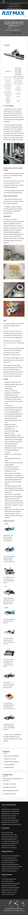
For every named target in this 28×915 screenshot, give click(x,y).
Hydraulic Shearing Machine (11, 761)
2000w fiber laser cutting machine (10, 813)
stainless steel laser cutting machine (11, 824)
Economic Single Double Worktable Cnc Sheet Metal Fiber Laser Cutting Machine (9, 706)
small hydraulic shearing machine (10, 868)
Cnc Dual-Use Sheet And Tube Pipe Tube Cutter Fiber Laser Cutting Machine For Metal (9, 663)
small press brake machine (8, 845)
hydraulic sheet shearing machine (10, 864)
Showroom (17, 913)
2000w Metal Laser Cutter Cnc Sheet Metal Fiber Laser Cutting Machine (8, 538)
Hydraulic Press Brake (10, 759)
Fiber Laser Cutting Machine (13, 734)
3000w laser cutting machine (9, 815)
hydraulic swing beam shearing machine (12, 866)
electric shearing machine (8, 862)
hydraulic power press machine (10, 889)
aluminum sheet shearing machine (10, 855)
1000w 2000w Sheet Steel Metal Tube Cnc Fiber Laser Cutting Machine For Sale (9, 601)
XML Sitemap (11, 913)
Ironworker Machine (9, 764)
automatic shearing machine (9, 858)
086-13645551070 (15, 4)
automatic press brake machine (10, 836)
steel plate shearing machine (9, 871)
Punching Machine (9, 767)
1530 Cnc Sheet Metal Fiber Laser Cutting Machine (9, 621)
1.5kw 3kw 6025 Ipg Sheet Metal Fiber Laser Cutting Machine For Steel (9, 641)
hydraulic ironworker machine (9, 892)
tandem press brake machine (9, 847)
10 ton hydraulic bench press (9, 879)
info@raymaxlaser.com (14, 6)
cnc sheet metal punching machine (11, 883)
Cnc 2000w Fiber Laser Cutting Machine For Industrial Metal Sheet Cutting (9, 580)
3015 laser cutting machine (9, 818)
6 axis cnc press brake (7, 832)
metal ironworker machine (8, 894)
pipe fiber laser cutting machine (10, 822)
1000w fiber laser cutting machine (10, 809)
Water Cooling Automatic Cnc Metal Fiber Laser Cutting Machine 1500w (9, 685)
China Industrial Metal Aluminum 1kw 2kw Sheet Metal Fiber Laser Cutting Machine (9, 559)
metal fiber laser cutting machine (10, 820)
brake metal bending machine (9, 839)
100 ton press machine (7, 881)
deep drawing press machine (9, 885)
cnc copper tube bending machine (10, 841)
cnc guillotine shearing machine (10, 860)
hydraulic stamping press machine (10, 887)
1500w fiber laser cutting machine (10, 811)
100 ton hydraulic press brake (9, 834)
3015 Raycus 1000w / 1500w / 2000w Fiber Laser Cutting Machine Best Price (9, 727)
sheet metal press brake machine (10, 843)
